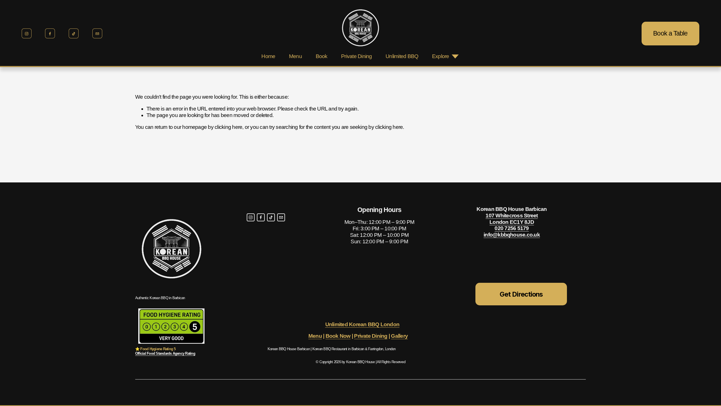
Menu (295, 56)
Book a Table (670, 33)
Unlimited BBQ (402, 56)
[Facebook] (50, 33)
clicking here (228, 127)
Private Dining (356, 56)
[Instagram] (27, 33)
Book (322, 56)
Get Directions (521, 294)
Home (268, 56)
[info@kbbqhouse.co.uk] (97, 33)
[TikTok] (74, 33)
